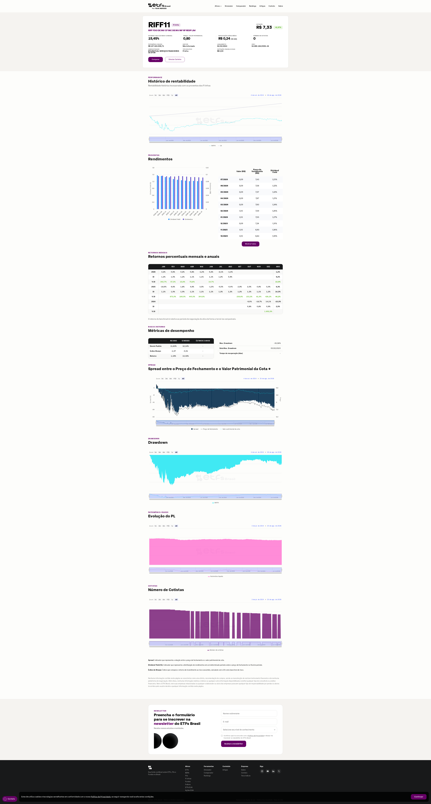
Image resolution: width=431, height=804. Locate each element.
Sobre (280, 6)
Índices (188, 784)
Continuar (418, 797)
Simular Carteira (175, 59)
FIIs (186, 776)
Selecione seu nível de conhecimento (238, 730)
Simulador (229, 6)
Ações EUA (189, 790)
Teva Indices (246, 776)
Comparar (155, 59)
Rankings (252, 6)
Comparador (241, 6)
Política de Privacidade (256, 736)
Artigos (262, 6)
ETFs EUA (188, 787)
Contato (272, 6)
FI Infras (188, 779)
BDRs (187, 773)
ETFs (187, 770)
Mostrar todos (250, 244)
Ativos (217, 6)
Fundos (188, 782)
